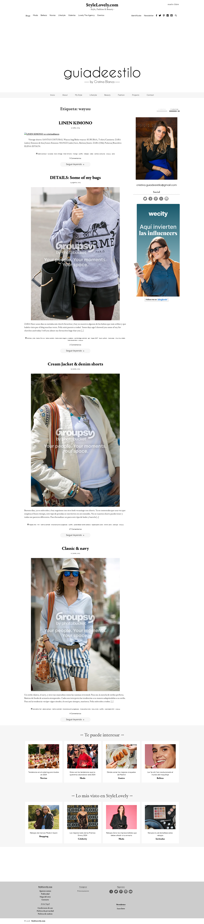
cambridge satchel (80, 338)
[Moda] (82, 768)
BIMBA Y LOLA (31, 338)
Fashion (121, 95)
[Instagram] (168, 15)
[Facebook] (156, 15)
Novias (53, 15)
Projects (135, 95)
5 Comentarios (75, 158)
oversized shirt (109, 709)
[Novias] (43, 768)
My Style (78, 95)
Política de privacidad (45, 911)
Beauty (107, 95)
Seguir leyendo (74, 164)
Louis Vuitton (103, 338)
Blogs (28, 15)
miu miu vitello (120, 338)
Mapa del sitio (45, 897)
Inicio (52, 95)
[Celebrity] (82, 828)
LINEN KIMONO (75, 123)
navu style (95, 709)
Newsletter (149, 15)
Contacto (45, 900)
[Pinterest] (164, 15)
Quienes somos (45, 891)
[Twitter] (160, 15)
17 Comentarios (75, 529)
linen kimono (67, 154)
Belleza (44, 15)
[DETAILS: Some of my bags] (75, 253)
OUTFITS (81, 154)
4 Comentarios (75, 713)
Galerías (71, 15)
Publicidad (45, 894)
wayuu (108, 154)
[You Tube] (172, 15)
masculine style (85, 709)
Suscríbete (121, 909)
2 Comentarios (75, 345)
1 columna (162, 109)
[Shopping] (43, 828)
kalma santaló (45, 525)
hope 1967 (94, 338)
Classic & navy (75, 548)
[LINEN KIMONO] (75, 134)
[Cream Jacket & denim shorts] (75, 440)
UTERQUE (115, 525)
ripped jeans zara (97, 525)
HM (38, 525)
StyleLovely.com (102, 5)
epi (89, 338)
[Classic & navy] (75, 624)
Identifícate (136, 15)
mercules (111, 338)
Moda (35, 15)
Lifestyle (62, 15)
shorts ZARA (108, 525)
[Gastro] (121, 768)
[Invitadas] (160, 828)
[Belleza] (160, 768)
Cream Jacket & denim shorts (75, 364)
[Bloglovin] (161, 199)
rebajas (86, 154)
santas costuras (99, 154)
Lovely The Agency (86, 15)
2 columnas (174, 109)
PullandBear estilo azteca (82, 525)
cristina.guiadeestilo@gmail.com (156, 185)
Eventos (100, 15)
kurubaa (50, 154)
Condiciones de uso (45, 908)
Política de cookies (45, 914)
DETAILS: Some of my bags (75, 178)
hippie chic (32, 525)
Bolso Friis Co (40, 338)
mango (75, 154)
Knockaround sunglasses (59, 525)
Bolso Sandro (50, 338)
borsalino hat (37, 709)
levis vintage (58, 154)
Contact (150, 95)
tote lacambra (72, 340)
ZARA (113, 154)
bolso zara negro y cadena (64, 338)
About (65, 95)
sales (91, 154)
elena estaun (42, 154)
